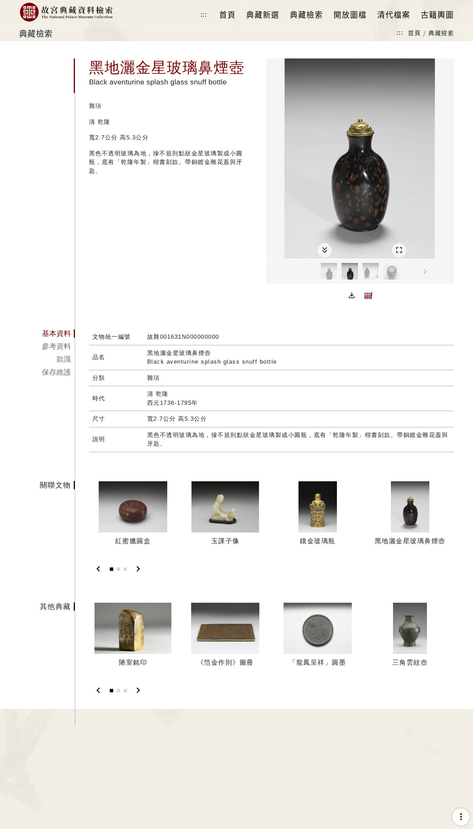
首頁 (414, 32)
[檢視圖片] (329, 271)
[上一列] (271, 272)
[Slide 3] (125, 569)
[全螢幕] (399, 250)
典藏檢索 (441, 32)
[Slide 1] (111, 569)
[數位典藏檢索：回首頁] (66, 12)
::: (203, 15)
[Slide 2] (118, 569)
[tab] (47, 333)
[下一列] (449, 272)
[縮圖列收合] (325, 250)
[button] (351, 295)
